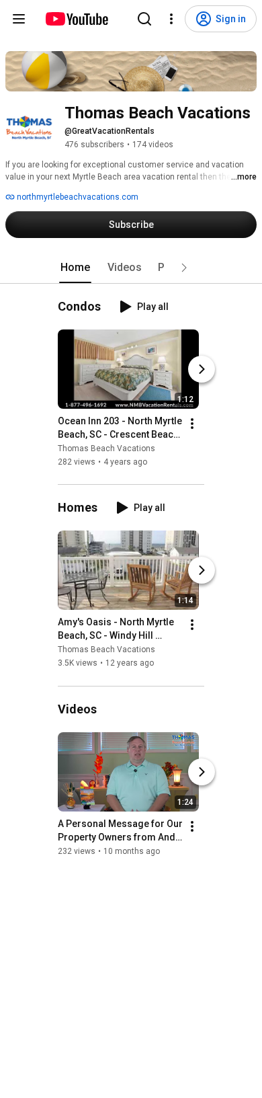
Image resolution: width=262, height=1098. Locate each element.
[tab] (75, 267)
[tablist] (131, 267)
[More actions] (192, 423)
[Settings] (171, 19)
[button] (184, 267)
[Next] (201, 369)
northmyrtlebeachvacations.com (76, 197)
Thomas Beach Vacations (106, 448)
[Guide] (19, 19)
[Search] (144, 19)
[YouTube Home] (76, 19)
